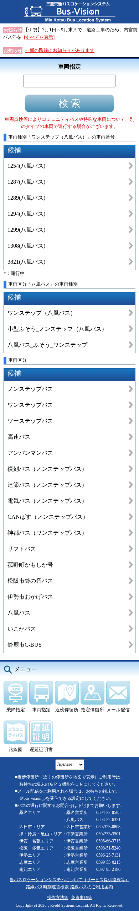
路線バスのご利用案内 (91, 887)
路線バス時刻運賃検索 (47, 887)
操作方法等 (57, 897)
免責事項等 (81, 897)
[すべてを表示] (39, 37)
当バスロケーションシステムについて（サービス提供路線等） (69, 880)
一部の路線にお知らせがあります (59, 50)
